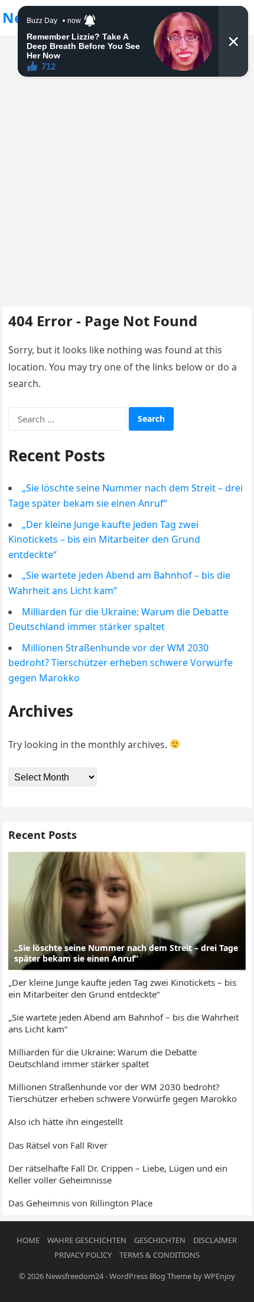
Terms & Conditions (159, 1254)
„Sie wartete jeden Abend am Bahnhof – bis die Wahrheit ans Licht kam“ (123, 1023)
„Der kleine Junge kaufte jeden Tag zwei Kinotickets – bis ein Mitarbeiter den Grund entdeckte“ (104, 539)
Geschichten (159, 1240)
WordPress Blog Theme (150, 1276)
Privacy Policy (83, 1254)
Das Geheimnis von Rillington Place (80, 1203)
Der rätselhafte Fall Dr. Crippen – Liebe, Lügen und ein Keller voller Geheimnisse (117, 1174)
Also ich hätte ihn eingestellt (65, 1121)
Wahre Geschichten (86, 1240)
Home (28, 1240)
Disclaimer (215, 1240)
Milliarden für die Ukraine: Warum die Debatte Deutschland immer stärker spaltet (102, 1058)
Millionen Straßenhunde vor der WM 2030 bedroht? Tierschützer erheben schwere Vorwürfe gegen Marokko (120, 662)
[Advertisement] (127, 168)
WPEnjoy (219, 1276)
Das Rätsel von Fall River (58, 1145)
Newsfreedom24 (74, 1276)
